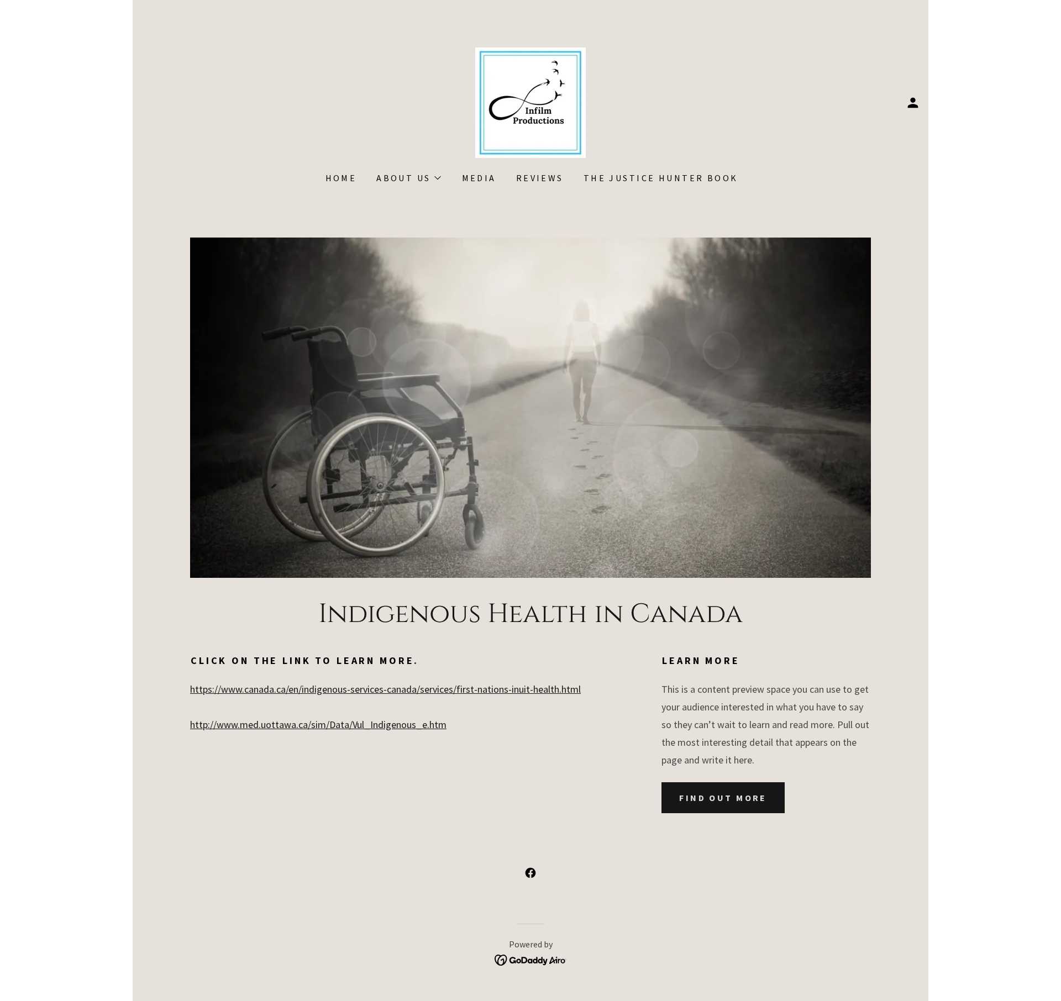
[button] (913, 103)
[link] (530, 101)
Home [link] (341, 177)
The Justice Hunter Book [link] (661, 177)
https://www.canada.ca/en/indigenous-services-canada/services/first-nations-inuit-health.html (385, 689)
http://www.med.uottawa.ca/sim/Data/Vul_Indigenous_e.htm (318, 724)
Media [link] (479, 177)
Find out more (723, 797)
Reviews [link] (540, 177)
